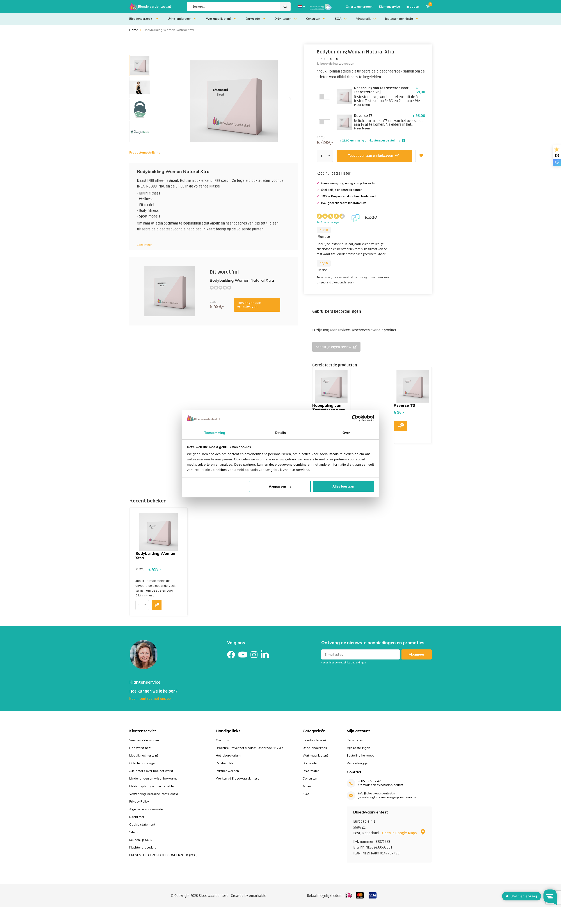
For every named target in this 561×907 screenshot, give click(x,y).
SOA (338, 19)
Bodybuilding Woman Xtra (155, 555)
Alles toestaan (343, 486)
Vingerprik (363, 19)
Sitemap (135, 832)
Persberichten (225, 763)
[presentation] (290, 98)
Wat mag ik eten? (218, 19)
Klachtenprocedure (142, 847)
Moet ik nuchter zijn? (143, 755)
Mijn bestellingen (358, 748)
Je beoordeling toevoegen (335, 63)
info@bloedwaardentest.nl (376, 793)
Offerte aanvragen (359, 7)
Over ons (222, 740)
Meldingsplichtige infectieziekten (152, 786)
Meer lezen (362, 104)
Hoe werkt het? (140, 748)
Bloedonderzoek (141, 19)
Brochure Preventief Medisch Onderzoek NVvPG (250, 748)
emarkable (257, 896)
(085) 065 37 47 (369, 781)
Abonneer (416, 654)
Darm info (253, 19)
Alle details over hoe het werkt (151, 771)
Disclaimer (136, 817)
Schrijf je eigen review (333, 347)
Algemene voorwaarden (147, 809)
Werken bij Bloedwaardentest (237, 778)
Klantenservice (389, 7)
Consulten (313, 19)
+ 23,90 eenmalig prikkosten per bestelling (370, 140)
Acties (307, 786)
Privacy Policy (139, 801)
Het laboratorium (228, 755)
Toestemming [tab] (214, 432)
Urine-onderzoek (179, 19)
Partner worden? (228, 771)
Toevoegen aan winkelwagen (249, 305)
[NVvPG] (321, 6)
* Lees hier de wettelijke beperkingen (343, 662)
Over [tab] (346, 432)
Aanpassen (277, 486)
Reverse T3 (404, 405)
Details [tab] (280, 432)
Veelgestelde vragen (144, 740)
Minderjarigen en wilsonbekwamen (154, 778)
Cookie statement (142, 824)
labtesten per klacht (399, 19)
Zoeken (285, 6)
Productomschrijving (144, 152)
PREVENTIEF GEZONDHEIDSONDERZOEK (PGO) (163, 855)
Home (133, 30)
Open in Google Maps (400, 833)
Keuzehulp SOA (140, 840)
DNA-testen (283, 19)
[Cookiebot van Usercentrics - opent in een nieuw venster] (355, 418)
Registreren (355, 740)
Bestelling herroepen (361, 755)
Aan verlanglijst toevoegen (421, 156)
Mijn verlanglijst (357, 763)
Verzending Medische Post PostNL (154, 794)
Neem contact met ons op (150, 699)
